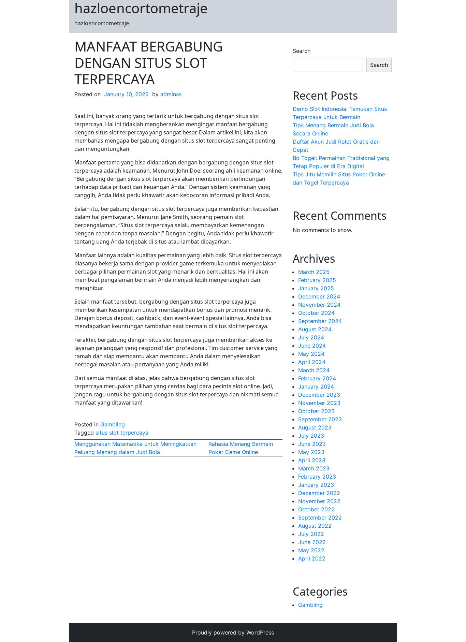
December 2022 (319, 493)
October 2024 (316, 312)
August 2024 (315, 329)
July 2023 (311, 435)
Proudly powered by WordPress (233, 632)
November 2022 (319, 501)
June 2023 (312, 443)
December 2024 (319, 296)
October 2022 (316, 509)
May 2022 (311, 550)
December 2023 (319, 394)
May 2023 (311, 452)
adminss (170, 94)
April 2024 (311, 362)
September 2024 (320, 321)
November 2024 (319, 304)
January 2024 (316, 386)
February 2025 (317, 280)
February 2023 (317, 476)
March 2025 (314, 271)
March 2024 (314, 370)
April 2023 (311, 460)
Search (301, 50)
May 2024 (311, 353)
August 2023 (315, 427)
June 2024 (312, 345)
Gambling (112, 424)
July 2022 (311, 533)
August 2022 (315, 525)
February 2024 (317, 378)
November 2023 (319, 402)
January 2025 (316, 288)
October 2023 (316, 411)
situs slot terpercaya (122, 432)
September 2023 (320, 419)
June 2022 (312, 542)
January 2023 (316, 484)
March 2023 (314, 468)
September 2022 (320, 517)
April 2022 (311, 558)
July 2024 (311, 337)
